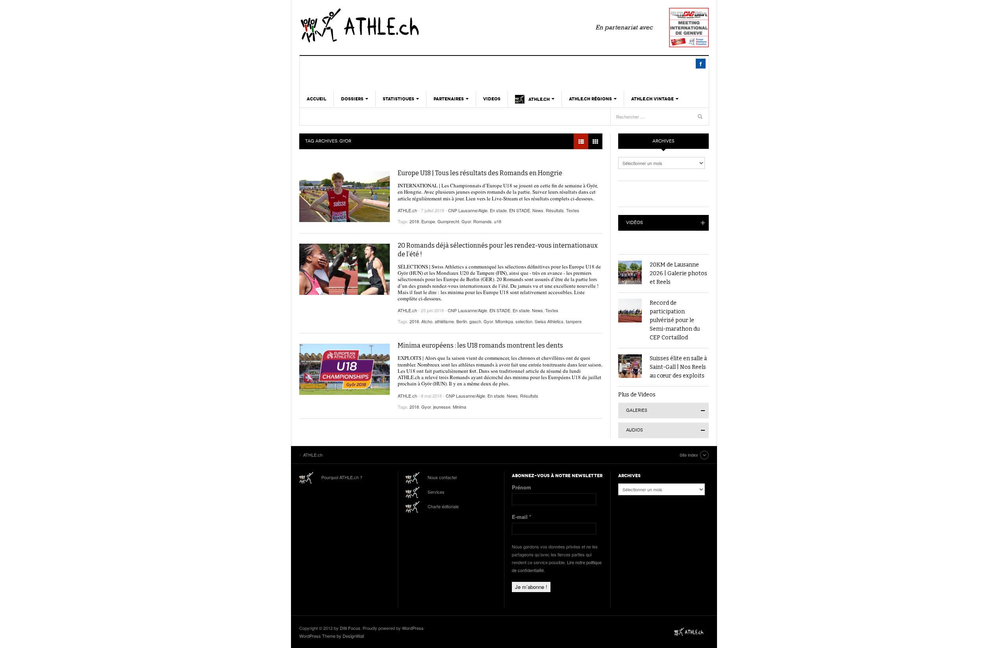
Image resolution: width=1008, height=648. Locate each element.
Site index (689, 455)
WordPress (413, 628)
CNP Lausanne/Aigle (467, 210)
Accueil (316, 99)
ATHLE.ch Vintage (652, 99)
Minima (459, 407)
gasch (475, 321)
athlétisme (444, 321)
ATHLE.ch (399, 25)
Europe (428, 221)
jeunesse (441, 407)
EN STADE (519, 210)
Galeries (636, 410)
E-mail (521, 516)
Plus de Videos (637, 394)
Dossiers (352, 99)
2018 (414, 221)
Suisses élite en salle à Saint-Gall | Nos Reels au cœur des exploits (678, 367)
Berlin (461, 321)
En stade (498, 210)
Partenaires (449, 99)
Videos (491, 99)
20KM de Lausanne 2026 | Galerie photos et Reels (678, 273)
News (537, 210)
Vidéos (634, 222)
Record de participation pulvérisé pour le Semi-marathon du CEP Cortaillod (675, 320)
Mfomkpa (504, 321)
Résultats (555, 210)
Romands (482, 221)
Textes (572, 210)
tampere (574, 321)
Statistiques (398, 99)
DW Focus (350, 628)
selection (523, 321)
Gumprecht (448, 221)
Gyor (466, 221)
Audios (634, 430)
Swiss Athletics (549, 321)
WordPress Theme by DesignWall (331, 636)
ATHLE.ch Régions (590, 99)
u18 (497, 221)
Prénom (521, 487)
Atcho (426, 321)
